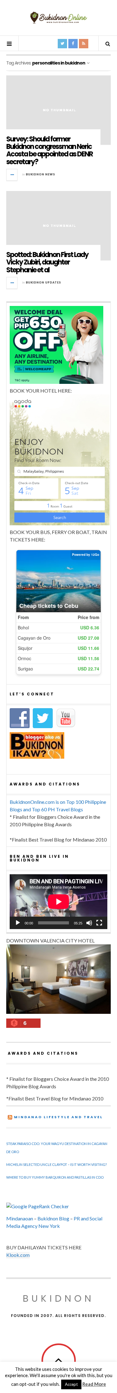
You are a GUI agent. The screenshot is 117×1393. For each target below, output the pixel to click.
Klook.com (18, 1255)
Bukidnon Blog (53, 1218)
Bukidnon (58, 1298)
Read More (94, 1384)
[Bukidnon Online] (58, 17)
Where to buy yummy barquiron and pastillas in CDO (55, 1177)
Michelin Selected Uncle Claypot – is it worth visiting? (56, 1164)
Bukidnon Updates (43, 282)
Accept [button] (71, 1384)
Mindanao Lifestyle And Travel (58, 1116)
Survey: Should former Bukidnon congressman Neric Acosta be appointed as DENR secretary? (49, 150)
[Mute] (89, 923)
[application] (58, 901)
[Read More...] (12, 174)
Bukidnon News (40, 174)
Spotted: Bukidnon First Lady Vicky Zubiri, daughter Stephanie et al (47, 262)
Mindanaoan (19, 1218)
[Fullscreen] (99, 923)
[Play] (18, 923)
